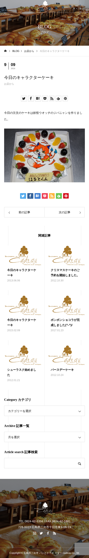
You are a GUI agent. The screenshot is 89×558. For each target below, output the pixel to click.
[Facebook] (48, 533)
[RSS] (54, 533)
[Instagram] (34, 533)
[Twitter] (41, 533)
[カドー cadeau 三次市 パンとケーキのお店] (44, 6)
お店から (9, 83)
